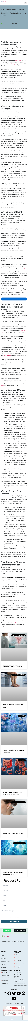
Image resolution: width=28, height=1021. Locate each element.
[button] (25, 3)
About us (3, 951)
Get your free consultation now (14, 299)
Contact (13, 622)
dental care (18, 60)
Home (2, 9)
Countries (21, 9)
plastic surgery (7, 355)
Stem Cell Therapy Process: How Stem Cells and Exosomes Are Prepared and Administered (13, 750)
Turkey (2, 385)
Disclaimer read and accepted (12, 917)
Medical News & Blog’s (11, 9)
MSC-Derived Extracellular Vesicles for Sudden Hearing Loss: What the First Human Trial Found (13, 833)
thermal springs (21, 268)
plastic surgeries (13, 64)
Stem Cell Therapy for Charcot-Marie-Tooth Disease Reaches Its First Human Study (13, 706)
